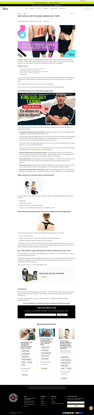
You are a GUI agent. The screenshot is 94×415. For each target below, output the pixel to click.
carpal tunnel (45, 347)
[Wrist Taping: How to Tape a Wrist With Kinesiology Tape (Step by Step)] (47, 333)
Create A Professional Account (57, 403)
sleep (23, 362)
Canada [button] (84, 0)
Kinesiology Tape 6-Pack (29, 401)
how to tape (45, 350)
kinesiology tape (46, 353)
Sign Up (62, 314)
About (42, 399)
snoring (30, 362)
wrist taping (45, 358)
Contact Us (43, 401)
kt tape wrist (45, 356)
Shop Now (44, 276)
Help (80, 0)
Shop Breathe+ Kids (57, 5)
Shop (26, 8)
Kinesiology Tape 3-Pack (29, 402)
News (25, 13)
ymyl (23, 365)
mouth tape (25, 356)
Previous (71, 13)
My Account (53, 398)
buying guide (25, 353)
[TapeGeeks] (4, 8)
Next (74, 13)
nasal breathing (26, 359)
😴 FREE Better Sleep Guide (54, 2)
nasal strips (64, 365)
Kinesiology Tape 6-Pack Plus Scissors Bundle (30, 399)
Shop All (25, 406)
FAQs (52, 399)
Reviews (42, 398)
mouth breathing (66, 360)
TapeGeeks (14, 412)
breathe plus (25, 351)
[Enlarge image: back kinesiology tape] (46, 222)
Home (19, 13)
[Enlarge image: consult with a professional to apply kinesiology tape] (33, 194)
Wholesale (43, 403)
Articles (39, 8)
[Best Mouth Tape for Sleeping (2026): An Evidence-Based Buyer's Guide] (27, 334)
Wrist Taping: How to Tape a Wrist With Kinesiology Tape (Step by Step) (46, 341)
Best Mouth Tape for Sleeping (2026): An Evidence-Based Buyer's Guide (26, 345)
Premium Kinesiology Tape (29, 404)
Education (32, 8)
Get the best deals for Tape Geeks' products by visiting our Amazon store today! (46, 303)
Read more (24, 374)
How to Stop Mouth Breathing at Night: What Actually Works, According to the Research (66, 344)
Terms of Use (43, 405)
